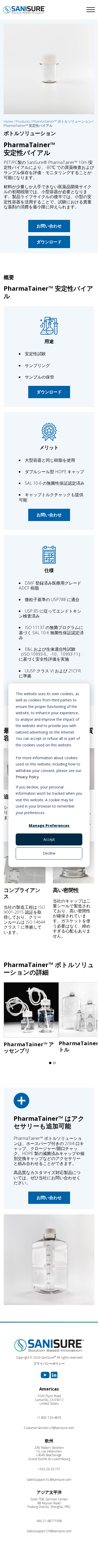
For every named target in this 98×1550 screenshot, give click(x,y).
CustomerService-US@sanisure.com (49, 1428)
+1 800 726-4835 (49, 1417)
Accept (49, 839)
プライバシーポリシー (49, 1363)
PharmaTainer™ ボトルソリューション (61, 121)
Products (23, 121)
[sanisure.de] (24, 9)
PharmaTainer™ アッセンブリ (29, 1047)
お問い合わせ (49, 226)
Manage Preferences (49, 825)
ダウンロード (49, 242)
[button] (50, 1063)
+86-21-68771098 (49, 1521)
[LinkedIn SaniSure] (54, 1374)
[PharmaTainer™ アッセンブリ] (31, 1011)
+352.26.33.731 (49, 1469)
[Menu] (73, 10)
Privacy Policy (27, 776)
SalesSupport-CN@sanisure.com (49, 1531)
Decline (49, 853)
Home (8, 121)
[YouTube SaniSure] (46, 1374)
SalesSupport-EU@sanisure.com (49, 1479)
